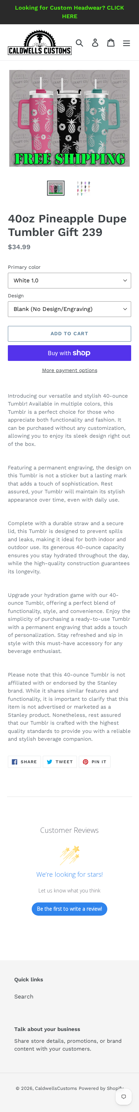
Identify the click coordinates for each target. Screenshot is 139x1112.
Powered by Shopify (101, 1088)
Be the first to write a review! (69, 908)
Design (16, 295)
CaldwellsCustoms (56, 1088)
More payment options (69, 370)
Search (24, 996)
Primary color (24, 267)
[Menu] (126, 42)
